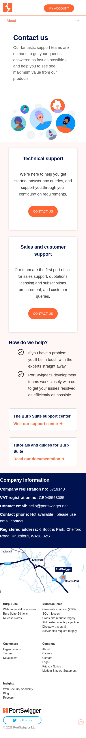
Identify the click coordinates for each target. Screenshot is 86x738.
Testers (8, 653)
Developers (10, 657)
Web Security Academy (18, 689)
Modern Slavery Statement (59, 670)
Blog (6, 693)
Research (9, 697)
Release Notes (12, 618)
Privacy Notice (51, 666)
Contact (47, 657)
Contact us (43, 211)
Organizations (12, 649)
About (46, 649)
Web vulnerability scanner (19, 609)
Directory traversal (54, 626)
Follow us (25, 720)
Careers (47, 653)
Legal (45, 662)
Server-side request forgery (59, 631)
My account (59, 8)
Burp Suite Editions (15, 613)
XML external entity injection (60, 622)
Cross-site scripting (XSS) (59, 609)
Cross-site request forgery (58, 618)
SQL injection (51, 613)
